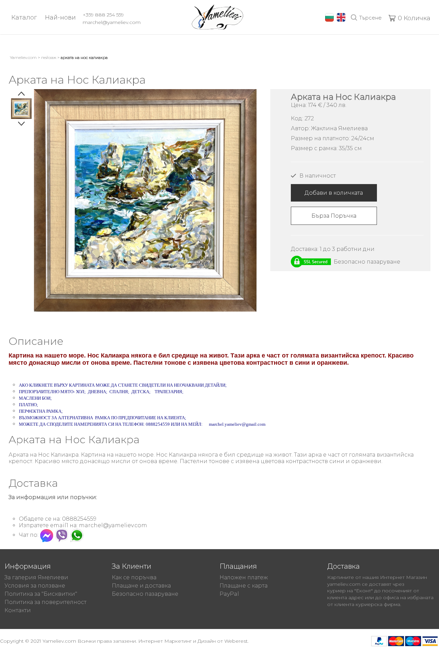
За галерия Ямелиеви (36, 577)
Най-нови (60, 17)
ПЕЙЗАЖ (48, 57)
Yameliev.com (23, 57)
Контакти (17, 610)
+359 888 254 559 (103, 15)
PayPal (229, 594)
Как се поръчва (134, 577)
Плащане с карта (244, 585)
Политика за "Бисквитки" (40, 594)
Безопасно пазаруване (145, 594)
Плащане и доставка (141, 585)
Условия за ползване (34, 585)
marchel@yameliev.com (112, 22)
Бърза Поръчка (333, 216)
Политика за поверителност (45, 602)
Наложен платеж (244, 577)
